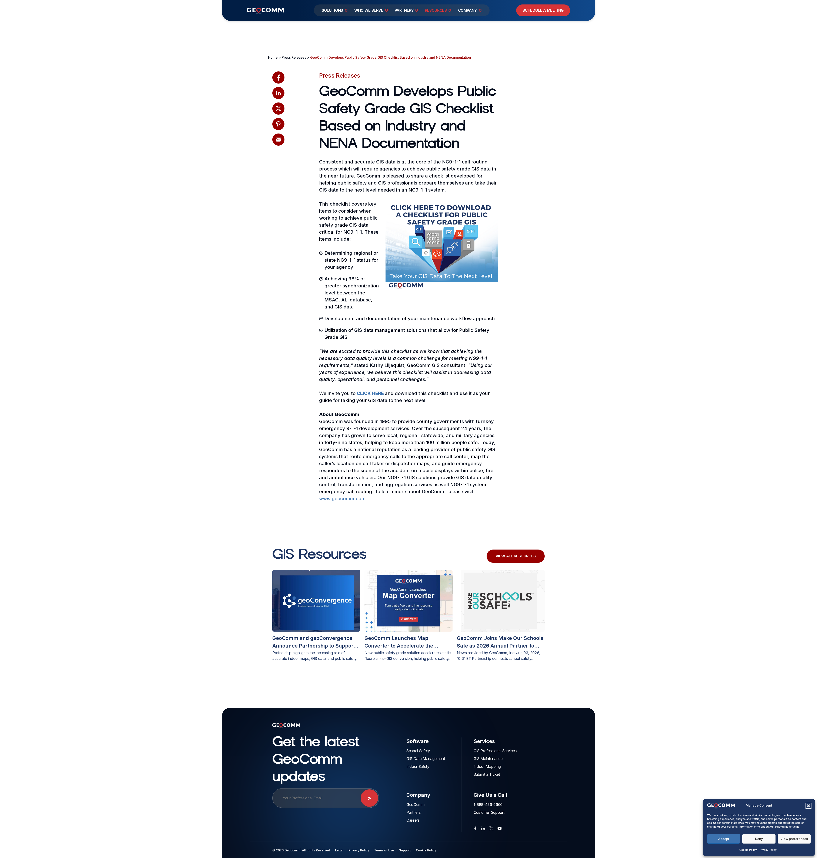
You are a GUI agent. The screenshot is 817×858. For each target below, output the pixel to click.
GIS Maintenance (488, 758)
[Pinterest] (278, 124)
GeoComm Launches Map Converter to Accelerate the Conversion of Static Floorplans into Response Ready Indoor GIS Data (408, 642)
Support (405, 850)
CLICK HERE (370, 393)
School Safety (418, 751)
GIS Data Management (425, 758)
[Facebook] (278, 77)
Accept (723, 839)
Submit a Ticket (487, 774)
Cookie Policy (748, 849)
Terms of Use (384, 850)
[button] (808, 806)
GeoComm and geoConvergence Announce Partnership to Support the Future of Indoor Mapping (313, 642)
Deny (759, 839)
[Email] (278, 140)
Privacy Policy (768, 849)
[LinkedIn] (278, 93)
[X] (278, 108)
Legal (339, 850)
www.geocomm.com (342, 498)
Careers (412, 820)
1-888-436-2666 (488, 804)
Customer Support (489, 812)
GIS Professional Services (495, 751)
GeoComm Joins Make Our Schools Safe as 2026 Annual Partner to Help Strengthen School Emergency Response (500, 642)
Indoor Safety (417, 766)
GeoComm (415, 804)
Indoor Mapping (487, 766)
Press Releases (339, 75)
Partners (413, 812)
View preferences (794, 839)
